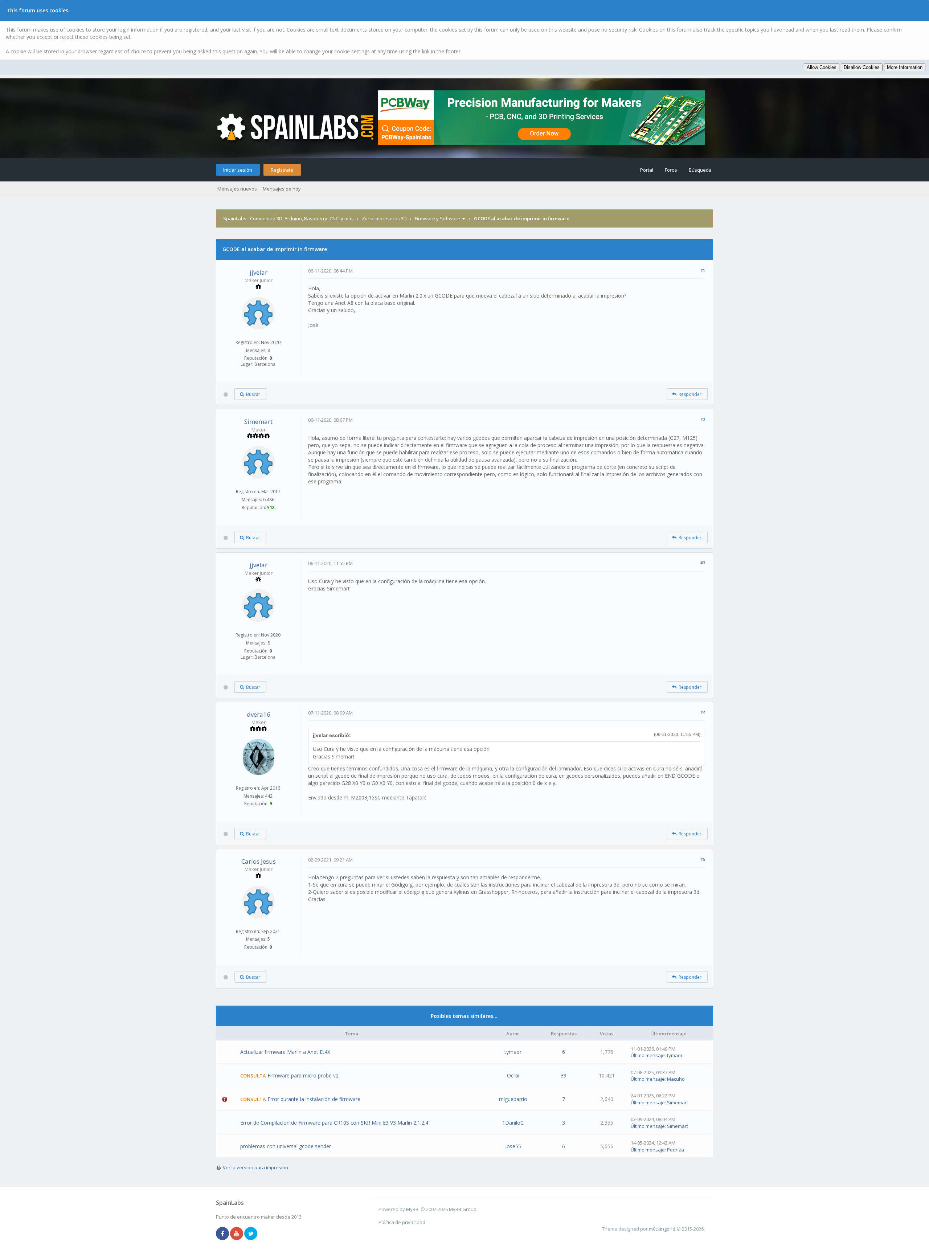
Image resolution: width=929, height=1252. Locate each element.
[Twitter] (250, 1234)
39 (563, 1075)
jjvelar (258, 272)
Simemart (258, 421)
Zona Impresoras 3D (384, 218)
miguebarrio (513, 1099)
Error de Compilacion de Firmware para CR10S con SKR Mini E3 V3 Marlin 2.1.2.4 (334, 1122)
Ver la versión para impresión (255, 1167)
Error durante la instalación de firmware (313, 1099)
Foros (671, 170)
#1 (702, 270)
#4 (702, 712)
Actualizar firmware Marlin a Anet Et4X (285, 1051)
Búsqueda (700, 170)
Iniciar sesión (237, 170)
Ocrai (513, 1075)
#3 (702, 562)
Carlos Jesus (258, 861)
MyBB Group (462, 1209)
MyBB (412, 1209)
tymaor (512, 1051)
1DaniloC (513, 1122)
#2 (702, 419)
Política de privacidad (401, 1222)
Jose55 (513, 1146)
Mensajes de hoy (282, 188)
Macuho (676, 1079)
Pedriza (675, 1149)
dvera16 (258, 714)
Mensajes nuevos (237, 188)
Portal (646, 170)
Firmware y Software (437, 218)
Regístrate (282, 170)
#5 (702, 859)
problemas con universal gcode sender (285, 1146)
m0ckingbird (662, 1229)
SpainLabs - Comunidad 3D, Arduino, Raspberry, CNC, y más (288, 218)
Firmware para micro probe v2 (303, 1075)
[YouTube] (236, 1234)
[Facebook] (222, 1234)
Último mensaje (648, 1055)
